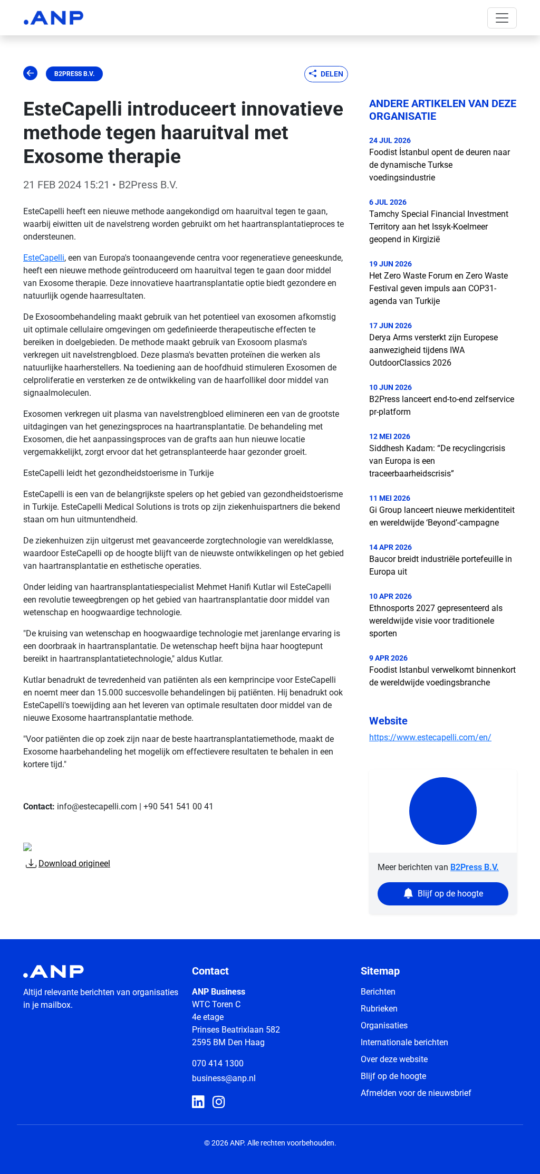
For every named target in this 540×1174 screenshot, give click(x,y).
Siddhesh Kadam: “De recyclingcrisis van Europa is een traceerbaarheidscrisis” (437, 461)
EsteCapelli (43, 258)
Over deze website (394, 1059)
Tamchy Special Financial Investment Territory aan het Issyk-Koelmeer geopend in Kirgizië (438, 226)
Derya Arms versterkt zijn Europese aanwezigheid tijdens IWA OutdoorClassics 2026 (433, 350)
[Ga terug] (30, 73)
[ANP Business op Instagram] (219, 1102)
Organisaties (384, 1025)
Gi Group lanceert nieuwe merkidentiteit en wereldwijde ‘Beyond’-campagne (442, 516)
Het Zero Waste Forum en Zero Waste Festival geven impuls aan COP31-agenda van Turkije (438, 288)
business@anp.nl (224, 1078)
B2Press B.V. (74, 74)
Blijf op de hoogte (393, 1076)
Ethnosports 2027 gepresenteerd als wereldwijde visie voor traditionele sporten (436, 620)
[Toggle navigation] (502, 17)
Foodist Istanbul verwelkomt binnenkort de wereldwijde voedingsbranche (442, 676)
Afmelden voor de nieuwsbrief (416, 1093)
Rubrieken (379, 1009)
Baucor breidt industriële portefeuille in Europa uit (440, 565)
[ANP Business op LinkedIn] (198, 1102)
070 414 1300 (218, 1063)
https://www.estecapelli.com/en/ (430, 737)
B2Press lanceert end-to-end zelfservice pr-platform (441, 405)
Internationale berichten (404, 1042)
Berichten (378, 992)
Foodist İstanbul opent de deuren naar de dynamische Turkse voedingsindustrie (439, 165)
